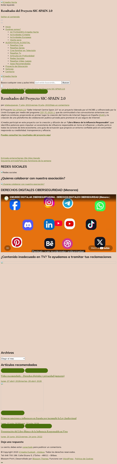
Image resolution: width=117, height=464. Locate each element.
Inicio (8, 26)
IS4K (102, 115)
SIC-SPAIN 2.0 (19, 109)
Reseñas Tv (15, 53)
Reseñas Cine (16, 45)
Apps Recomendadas (20, 63)
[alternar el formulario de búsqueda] (2, 79)
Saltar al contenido (10, 16)
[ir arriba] (2, 462)
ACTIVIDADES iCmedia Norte (24, 32)
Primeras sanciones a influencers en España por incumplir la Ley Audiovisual (38, 418)
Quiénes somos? (13, 29)
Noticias (9, 69)
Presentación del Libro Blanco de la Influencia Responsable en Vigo (34, 431)
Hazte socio (15, 40)
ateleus (8, 105)
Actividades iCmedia (20, 34)
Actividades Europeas (20, 37)
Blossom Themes (40, 458)
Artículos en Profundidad (22, 55)
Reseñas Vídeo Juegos (20, 61)
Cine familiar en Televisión (23, 50)
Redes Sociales (17, 58)
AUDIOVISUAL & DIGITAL (17, 42)
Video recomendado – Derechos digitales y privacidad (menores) (32, 375)
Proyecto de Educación (16, 66)
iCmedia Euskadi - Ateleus (32, 452)
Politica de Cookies (84, 458)
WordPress (68, 458)
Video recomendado (36, 370)
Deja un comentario (59, 105)
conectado (28, 447)
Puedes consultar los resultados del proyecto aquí (26, 135)
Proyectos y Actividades (38, 426)
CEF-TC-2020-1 (47, 112)
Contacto (9, 71)
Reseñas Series (17, 47)
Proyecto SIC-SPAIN (36, 91)
